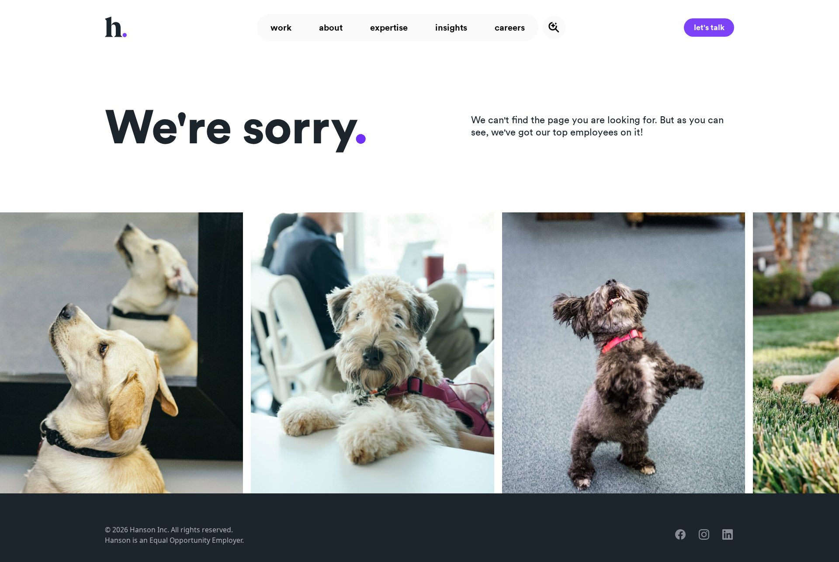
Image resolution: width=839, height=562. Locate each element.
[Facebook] (681, 535)
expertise (389, 27)
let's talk (709, 27)
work (280, 27)
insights (451, 27)
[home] (116, 27)
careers (510, 27)
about (331, 27)
